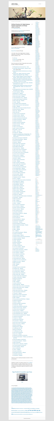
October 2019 (37, 105)
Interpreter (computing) (13, 396)
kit (14, 412)
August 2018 (37, 112)
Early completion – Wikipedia (18, 171)
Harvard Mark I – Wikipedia (17, 197)
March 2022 (37, 77)
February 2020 (37, 103)
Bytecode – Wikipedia (16, 243)
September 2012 (37, 163)
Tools (36, 215)
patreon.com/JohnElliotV (15, 48)
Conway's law (21, 391)
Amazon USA (15, 59)
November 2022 (37, 69)
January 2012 (37, 170)
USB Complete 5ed (16, 402)
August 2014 (37, 149)
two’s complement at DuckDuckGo (19, 253)
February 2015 (37, 143)
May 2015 (37, 140)
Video (29, 388)
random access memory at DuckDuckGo (20, 149)
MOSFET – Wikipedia (16, 280)
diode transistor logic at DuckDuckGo (19, 143)
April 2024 (37, 51)
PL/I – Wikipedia (16, 230)
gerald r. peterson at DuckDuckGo (18, 128)
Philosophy (37, 205)
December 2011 (37, 171)
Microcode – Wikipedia (17, 158)
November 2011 (37, 172)
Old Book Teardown (40, 412)
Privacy (36, 206)
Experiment (19, 410)
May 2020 (37, 100)
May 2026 (37, 25)
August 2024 (37, 47)
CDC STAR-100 (29, 390)
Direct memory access (19, 392)
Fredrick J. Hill (27, 394)
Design (17, 387)
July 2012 (37, 165)
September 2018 (37, 111)
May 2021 (37, 87)
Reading (22, 388)
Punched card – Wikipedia (17, 194)
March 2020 (37, 102)
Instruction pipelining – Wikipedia (18, 91)
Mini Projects (20, 398)
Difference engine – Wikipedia (18, 190)
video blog (20, 30)
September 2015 (37, 136)
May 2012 (37, 166)
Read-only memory (15, 399)
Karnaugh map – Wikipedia (17, 132)
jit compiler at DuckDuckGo (17, 245)
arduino (20, 408)
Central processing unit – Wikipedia (19, 219)
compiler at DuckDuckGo (17, 239)
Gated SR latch (30, 394)
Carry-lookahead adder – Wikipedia (19, 168)
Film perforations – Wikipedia (18, 320)
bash (22, 408)
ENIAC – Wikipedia (16, 200)
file (21, 410)
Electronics (21, 387)
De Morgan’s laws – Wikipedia (18, 268)
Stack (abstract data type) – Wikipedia (19, 352)
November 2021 (37, 81)
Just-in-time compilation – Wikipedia (19, 246)
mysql (37, 412)
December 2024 (37, 43)
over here (22, 31)
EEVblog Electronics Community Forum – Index (21, 66)
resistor (21, 414)
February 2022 (37, 78)
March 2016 (37, 133)
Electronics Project (14, 410)
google (24, 410)
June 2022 (37, 74)
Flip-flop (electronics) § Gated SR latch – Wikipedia (21, 314)
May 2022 (37, 75)
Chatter (15, 387)
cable (24, 408)
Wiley (14, 60)
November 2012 (37, 161)
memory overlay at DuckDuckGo (18, 256)
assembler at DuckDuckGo (17, 233)
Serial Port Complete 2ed (28, 399)
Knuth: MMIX (15, 265)
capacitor (26, 408)
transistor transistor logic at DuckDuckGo (20, 275)
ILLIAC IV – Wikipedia (16, 349)
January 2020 (37, 104)
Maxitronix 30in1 (34, 412)
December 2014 (37, 145)
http (27, 410)
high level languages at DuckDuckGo (19, 223)
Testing (28, 388)
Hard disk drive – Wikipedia (17, 304)
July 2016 (37, 129)
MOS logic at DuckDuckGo (17, 278)
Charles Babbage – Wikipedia (18, 184)
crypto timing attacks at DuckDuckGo (19, 291)
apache (18, 408)
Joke (36, 198)
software (23, 414)
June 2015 (37, 139)
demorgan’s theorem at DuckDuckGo (19, 267)
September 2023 (37, 58)
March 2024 (37, 52)
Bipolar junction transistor (28, 389)
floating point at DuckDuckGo (18, 175)
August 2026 (37, 22)
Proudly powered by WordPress (27, 418)
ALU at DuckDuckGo (16, 214)
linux (25, 412)
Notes (17, 388)
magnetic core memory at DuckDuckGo (19, 259)
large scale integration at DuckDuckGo (19, 339)
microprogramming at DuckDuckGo (19, 156)
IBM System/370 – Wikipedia (18, 93)
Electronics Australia (13, 393)
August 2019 (37, 106)
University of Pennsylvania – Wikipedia (19, 119)
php (12, 414)
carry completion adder (16, 390)
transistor (25, 414)
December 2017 (37, 115)
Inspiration (37, 196)
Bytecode (12, 390)
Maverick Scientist (26, 397)
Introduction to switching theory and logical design (24, 396)
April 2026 (37, 26)
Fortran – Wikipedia (16, 226)
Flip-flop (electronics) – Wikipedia (18, 148)
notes (22, 382)
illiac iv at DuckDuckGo (17, 348)
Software (24, 388)
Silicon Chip (22, 400)
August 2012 (37, 164)
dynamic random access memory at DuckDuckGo (21, 285)
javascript (12, 412)
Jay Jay (19, 28)
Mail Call (27, 412)
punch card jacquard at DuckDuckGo (19, 191)
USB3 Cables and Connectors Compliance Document (22, 107)
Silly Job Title (13, 50)
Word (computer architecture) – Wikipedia (20, 213)
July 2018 (37, 113)
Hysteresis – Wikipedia (17, 301)
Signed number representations (17, 400)
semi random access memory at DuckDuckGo (20, 152)
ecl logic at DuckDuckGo (17, 283)
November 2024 (37, 44)
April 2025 (37, 39)
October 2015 (37, 135)
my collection (30, 362)
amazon (16, 408)
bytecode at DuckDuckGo (17, 242)
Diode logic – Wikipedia (17, 142)
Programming (19, 388)
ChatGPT (28, 408)
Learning (12, 388)
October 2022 (37, 70)
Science (36, 209)
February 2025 (37, 41)
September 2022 (37, 71)
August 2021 (37, 84)
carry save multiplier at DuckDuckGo (19, 172)
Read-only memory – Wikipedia (18, 155)
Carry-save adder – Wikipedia (18, 174)
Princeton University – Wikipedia (18, 208)
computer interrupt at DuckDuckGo (19, 159)
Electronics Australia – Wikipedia (18, 109)
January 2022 (37, 79)
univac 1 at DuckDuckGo (17, 201)
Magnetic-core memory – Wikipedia (19, 261)
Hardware (23, 387)
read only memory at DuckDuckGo (19, 153)
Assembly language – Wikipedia (18, 235)
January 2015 (37, 144)
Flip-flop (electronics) (28, 393)
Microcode (30, 397)
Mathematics (14, 388)
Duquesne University (16, 125)
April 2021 (37, 88)
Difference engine (29, 391)
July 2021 (37, 85)
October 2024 (37, 45)
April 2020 (37, 101)
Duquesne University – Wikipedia (18, 123)
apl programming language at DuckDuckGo (20, 137)
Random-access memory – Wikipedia (19, 150)
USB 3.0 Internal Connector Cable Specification (21, 104)
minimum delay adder (24, 398)
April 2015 (37, 141)
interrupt (17, 396)
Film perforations (24, 393)
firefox (23, 410)
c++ (23, 408)
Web (31, 388)
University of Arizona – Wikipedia (18, 115)
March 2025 (37, 40)
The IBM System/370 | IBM (17, 330)
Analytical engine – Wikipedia (18, 187)
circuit (30, 408)
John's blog (14, 4)
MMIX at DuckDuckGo (17, 262)
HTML (26, 410)
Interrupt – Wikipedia (16, 161)
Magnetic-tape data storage (21, 397)
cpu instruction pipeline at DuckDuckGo (19, 345)
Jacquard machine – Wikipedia (18, 192)
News (36, 203)
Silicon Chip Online (16, 112)
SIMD (23, 400)
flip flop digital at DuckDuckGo (18, 146)
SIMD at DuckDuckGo (16, 342)
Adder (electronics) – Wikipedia (18, 165)
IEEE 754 (20, 395)
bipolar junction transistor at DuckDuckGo (20, 294)
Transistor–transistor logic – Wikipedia (19, 277)
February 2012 (37, 169)
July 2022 (37, 73)
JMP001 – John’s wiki (16, 131)
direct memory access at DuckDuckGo (19, 94)
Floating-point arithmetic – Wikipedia (19, 177)
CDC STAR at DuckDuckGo (17, 353)
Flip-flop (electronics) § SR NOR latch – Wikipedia (21, 299)
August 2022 (37, 72)
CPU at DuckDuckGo (16, 217)
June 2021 (37, 86)
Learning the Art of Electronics (20, 412)
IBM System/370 (16, 395)
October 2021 (37, 82)
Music (36, 202)
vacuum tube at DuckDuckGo (18, 332)
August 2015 (37, 137)
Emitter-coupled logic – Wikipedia (18, 284)
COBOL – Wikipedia (16, 229)
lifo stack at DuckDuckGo (17, 351)
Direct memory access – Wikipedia (19, 96)
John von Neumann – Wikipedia (18, 206)
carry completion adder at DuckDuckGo (19, 103)
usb (31, 414)
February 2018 (37, 114)
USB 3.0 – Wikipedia (16, 106)
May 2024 (37, 50)
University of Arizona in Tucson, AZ (19, 116)
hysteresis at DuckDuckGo (17, 300)
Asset (36, 180)
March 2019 (37, 109)
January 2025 (37, 42)
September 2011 (37, 174)
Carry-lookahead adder (21, 390)
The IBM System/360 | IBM (17, 328)
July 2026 (37, 23)
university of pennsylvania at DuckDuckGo (20, 118)
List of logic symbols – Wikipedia (18, 271)
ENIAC (21, 393)
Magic (36, 200)
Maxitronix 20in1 (31, 412)
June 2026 (37, 24)
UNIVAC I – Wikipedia (16, 203)
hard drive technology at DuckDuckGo (19, 303)
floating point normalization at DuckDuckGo (20, 335)
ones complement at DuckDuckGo (18, 251)
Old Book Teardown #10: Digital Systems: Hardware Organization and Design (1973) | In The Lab (20, 26)
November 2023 (37, 56)
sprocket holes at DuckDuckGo (18, 319)
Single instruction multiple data (28, 400)
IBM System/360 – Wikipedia (18, 326)
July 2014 (37, 150)
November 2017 (37, 116)
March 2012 (37, 168)
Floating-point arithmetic (18, 394)
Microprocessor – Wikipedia (17, 222)
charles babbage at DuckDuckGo (18, 182)
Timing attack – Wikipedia (17, 293)
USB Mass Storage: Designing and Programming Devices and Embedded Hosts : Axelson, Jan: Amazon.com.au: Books (22, 86)
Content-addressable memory (17, 391)
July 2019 (37, 107)
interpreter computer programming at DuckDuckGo (21, 236)
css (32, 408)
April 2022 (37, 76)
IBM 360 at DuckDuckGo (17, 325)
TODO (36, 214)
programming (18, 414)
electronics (37, 408)
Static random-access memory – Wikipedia (20, 290)
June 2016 (37, 130)
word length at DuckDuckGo (17, 211)
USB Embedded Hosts (21, 402)
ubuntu (27, 414)
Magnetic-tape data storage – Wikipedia (19, 307)
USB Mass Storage (26, 402)
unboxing (29, 414)
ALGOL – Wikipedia (16, 227)
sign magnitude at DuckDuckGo (18, 248)
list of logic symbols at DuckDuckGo (19, 269)
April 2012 (37, 167)
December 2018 (37, 110)
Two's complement (21, 401)
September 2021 (37, 83)
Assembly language (14, 389)
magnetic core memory (15, 397)
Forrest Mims (22, 394)
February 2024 (37, 53)
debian (34, 408)
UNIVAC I (24, 401)
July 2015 (37, 138)
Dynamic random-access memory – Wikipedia (20, 287)
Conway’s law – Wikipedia (17, 317)
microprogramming (17, 398)
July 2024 (37, 48)
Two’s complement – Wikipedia (18, 255)
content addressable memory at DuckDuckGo (20, 312)
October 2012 (37, 162)
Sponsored (37, 211)
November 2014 (37, 146)
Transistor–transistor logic (16, 401)
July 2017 (37, 118)
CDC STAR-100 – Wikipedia (17, 355)
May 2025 (37, 38)
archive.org (15, 57)
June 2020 (37, 99)
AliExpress (13, 408)
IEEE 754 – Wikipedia (16, 178)
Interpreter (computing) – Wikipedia (19, 238)
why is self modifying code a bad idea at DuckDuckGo (22, 179)
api (19, 408)
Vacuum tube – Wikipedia (17, 333)
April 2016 (37, 132)
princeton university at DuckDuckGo (19, 207)
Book (14, 387)
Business (37, 182)
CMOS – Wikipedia (16, 281)
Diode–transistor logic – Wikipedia (18, 100)
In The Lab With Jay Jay (26, 387)
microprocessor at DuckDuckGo (18, 220)
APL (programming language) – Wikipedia (20, 139)
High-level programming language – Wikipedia (20, 224)
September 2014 (37, 148)
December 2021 (37, 80)
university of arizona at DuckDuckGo (19, 113)
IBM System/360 (13, 395)
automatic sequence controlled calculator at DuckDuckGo (22, 195)
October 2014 (37, 147)
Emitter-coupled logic (18, 393)
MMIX (27, 398)
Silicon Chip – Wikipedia (17, 110)
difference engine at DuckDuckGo (18, 188)
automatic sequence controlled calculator (21, 389)
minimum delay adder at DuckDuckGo (19, 163)
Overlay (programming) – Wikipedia (19, 258)
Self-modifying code (24, 399)
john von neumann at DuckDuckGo (19, 204)
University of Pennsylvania (17, 120)
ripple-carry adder (19, 399)
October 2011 (37, 173)
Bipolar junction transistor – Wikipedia (19, 296)
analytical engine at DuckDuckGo (18, 185)
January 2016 (37, 134)
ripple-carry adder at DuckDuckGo (18, 162)
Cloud (36, 184)
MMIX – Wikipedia (16, 264)
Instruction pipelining (30, 395)
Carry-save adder (26, 390)
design (35, 408)
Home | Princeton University (17, 210)
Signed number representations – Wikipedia (20, 249)
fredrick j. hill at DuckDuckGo (18, 126)
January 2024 (37, 54)
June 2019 (37, 108)
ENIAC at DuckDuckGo (17, 198)
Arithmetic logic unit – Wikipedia (18, 216)
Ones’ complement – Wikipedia (18, 252)
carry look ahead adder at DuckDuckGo (19, 166)
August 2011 (37, 175)
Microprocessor (13, 398)
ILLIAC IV (22, 395)
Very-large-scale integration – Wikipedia (19, 340)
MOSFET (29, 398)
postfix (14, 414)
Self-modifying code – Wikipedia (18, 181)
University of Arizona (27, 401)
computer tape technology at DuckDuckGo (20, 99)
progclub (16, 414)
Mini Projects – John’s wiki (17, 129)
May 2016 (37, 131)
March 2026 (37, 27)
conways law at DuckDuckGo (18, 316)
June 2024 (37, 49)
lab (15, 412)
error (17, 410)
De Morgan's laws (25, 391)
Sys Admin (26, 388)
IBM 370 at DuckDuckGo (17, 329)
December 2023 (37, 55)
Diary (18, 387)
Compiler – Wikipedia (16, 102)
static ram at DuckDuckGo (17, 288)
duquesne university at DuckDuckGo (19, 122)
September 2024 (37, 46)
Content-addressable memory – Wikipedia (20, 97)
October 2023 (37, 57)
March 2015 (37, 142)
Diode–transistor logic (15, 392)
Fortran (25, 394)
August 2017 (37, 117)
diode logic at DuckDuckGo (17, 140)
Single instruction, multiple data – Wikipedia (20, 343)
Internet (30, 387)
